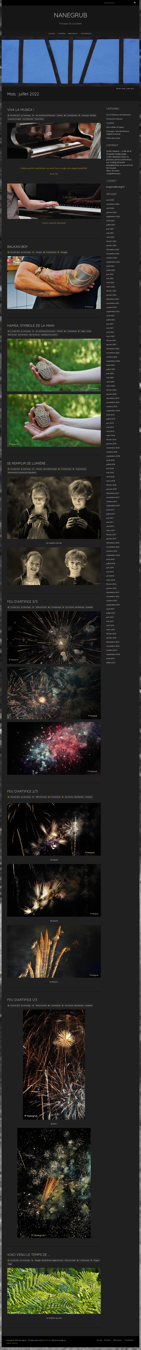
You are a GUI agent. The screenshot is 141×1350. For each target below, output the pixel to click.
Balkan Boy (17, 247)
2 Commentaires (72, 115)
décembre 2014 (112, 642)
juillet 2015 (110, 613)
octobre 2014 (111, 650)
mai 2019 (110, 427)
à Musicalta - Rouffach (89, 115)
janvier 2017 (111, 538)
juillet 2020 (110, 369)
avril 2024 (110, 208)
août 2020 (110, 365)
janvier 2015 (111, 638)
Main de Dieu (12, 335)
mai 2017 (110, 522)
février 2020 (111, 390)
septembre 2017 (113, 505)
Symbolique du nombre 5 (49, 335)
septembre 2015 (113, 604)
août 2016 (110, 559)
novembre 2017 (112, 497)
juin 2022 (110, 274)
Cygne (83, 331)
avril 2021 (110, 332)
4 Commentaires (51, 252)
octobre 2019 (111, 406)
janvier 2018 (111, 489)
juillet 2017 (110, 514)
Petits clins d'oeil (41, 607)
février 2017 (111, 534)
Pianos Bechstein (28, 119)
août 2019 (110, 414)
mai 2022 (110, 278)
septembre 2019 (113, 410)
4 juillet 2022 (14, 1260)
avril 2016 (110, 576)
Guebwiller (89, 607)
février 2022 (111, 291)
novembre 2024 (112, 204)
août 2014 (110, 658)
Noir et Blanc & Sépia (50, 469)
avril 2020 (110, 381)
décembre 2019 (112, 398)
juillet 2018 (110, 464)
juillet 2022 (110, 270)
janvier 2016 (111, 588)
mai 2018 (110, 472)
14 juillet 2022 (15, 607)
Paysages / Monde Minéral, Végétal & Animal (49, 1260)
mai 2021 (110, 328)
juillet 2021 (110, 319)
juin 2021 (110, 324)
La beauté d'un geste (14, 119)
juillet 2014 (110, 662)
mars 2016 (110, 580)
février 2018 (111, 485)
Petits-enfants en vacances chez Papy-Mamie (22, 472)
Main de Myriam (34, 335)
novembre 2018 (112, 448)
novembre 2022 (112, 253)
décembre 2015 (112, 592)
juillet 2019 (110, 419)
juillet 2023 (110, 224)
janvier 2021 (111, 344)
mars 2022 (110, 286)
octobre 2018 (111, 452)
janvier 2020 (111, 394)
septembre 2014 (113, 654)
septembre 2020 (113, 361)
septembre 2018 (113, 456)
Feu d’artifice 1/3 (22, 1000)
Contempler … (87, 33)
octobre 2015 (111, 600)
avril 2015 (110, 625)
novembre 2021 (112, 303)
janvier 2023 (111, 245)
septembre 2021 (113, 311)
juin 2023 (110, 229)
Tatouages (64, 252)
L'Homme (60, 115)
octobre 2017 (111, 501)
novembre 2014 (112, 646)
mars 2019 (110, 435)
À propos (61, 33)
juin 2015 (110, 617)
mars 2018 (110, 481)
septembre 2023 (113, 216)
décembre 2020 (112, 348)
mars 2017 (110, 530)
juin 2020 (110, 373)
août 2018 (110, 460)
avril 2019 (110, 431)
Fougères (96, 1260)
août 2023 (110, 220)
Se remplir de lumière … (27, 463)
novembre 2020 (112, 353)
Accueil (51, 33)
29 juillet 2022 (15, 115)
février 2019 (111, 439)
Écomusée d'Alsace (114, 119)
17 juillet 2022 (15, 469)
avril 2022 (110, 282)
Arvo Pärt (54, 174)
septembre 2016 (113, 555)
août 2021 (110, 315)
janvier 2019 (111, 443)
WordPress (47, 1340)
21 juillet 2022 (15, 331)
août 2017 (110, 509)
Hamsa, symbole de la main (30, 325)
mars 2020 (110, 386)
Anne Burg (26, 115)
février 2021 (111, 340)
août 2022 (110, 266)
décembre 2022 (112, 249)
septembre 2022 (113, 262)
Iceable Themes (12, 1343)
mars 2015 (110, 629)
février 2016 (111, 584)
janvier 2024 (111, 212)
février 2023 (111, 241)
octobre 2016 (111, 551)
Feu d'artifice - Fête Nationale (75, 607)
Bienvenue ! (73, 33)
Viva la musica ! (20, 110)
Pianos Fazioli (39, 119)
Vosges (10, 1264)
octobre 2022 (111, 258)
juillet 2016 (110, 563)
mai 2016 (110, 571)
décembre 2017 (112, 493)
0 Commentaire (55, 797)
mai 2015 (110, 621)
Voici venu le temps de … (28, 1255)
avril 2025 (110, 200)
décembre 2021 (112, 299)
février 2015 (111, 633)
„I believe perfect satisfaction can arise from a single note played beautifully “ (54, 168)
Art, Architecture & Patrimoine (45, 115)
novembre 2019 (112, 402)
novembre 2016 (112, 547)
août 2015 (110, 609)
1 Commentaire (72, 331)
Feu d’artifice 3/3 (22, 601)
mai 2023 (110, 233)
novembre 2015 (112, 596)
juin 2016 (110, 567)
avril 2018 (110, 476)
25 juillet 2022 (15, 252)
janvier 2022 (111, 295)
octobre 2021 (111, 307)
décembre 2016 (112, 543)
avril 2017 (110, 526)
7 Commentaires (66, 469)
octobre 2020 (111, 357)
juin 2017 (110, 518)
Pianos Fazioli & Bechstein (54, 223)
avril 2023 (110, 237)
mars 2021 (110, 336)
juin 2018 (110, 468)
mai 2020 (110, 377)
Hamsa (89, 331)
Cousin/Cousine (81, 469)
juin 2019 (110, 423)
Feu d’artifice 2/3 (22, 791)
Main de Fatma (23, 335)
